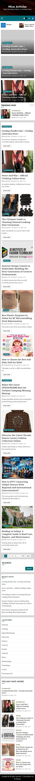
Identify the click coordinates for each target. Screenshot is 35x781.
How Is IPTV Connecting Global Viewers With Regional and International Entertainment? (16, 486)
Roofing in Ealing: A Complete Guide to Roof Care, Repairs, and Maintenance (17, 534)
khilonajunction (8, 365)
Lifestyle (6, 214)
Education (7, 260)
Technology (6, 665)
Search (6, 562)
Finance (4, 641)
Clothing (5, 629)
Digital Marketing (9, 430)
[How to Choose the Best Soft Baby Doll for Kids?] (17, 345)
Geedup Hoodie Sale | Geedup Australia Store (14, 47)
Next (28, 556)
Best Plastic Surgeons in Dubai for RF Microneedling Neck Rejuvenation (17, 318)
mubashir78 (7, 52)
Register (32, 18)
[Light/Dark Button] (25, 18)
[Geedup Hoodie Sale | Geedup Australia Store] (17, 126)
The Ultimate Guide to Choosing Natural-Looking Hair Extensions (16, 222)
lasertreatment (8, 324)
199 (23, 556)
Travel (4, 669)
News (5, 476)
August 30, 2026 (18, 52)
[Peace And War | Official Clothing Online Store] (5, 114)
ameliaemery (7, 228)
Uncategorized (7, 43)
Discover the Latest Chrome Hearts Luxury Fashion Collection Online (16, 438)
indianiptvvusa (8, 493)
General (5, 645)
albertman (6, 540)
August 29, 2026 (17, 277)
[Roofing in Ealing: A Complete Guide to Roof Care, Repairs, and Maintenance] (17, 517)
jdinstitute (6, 277)
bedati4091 (6, 396)
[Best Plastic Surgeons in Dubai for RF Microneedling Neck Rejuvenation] (17, 301)
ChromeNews (27, 776)
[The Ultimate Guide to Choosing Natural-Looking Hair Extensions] (17, 205)
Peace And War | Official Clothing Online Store (14, 96)
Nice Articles (17, 6)
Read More (6, 146)
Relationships (6, 661)
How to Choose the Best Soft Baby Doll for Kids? (16, 361)
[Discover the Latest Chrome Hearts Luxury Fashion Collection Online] (17, 421)
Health (6, 310)
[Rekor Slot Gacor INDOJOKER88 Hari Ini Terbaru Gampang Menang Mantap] (17, 380)
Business (6, 526)
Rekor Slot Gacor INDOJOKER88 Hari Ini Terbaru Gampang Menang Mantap (16, 389)
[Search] (29, 18)
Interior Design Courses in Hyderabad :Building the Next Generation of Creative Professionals (17, 270)
